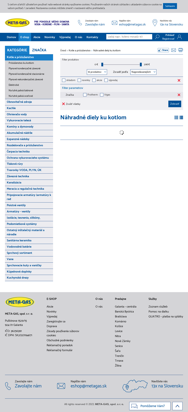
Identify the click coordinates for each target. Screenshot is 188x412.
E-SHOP (52, 299)
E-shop (24, 37)
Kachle (11, 108)
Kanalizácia (14, 182)
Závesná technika (18, 176)
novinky (86, 80)
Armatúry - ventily (18, 211)
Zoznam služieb (158, 306)
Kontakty (92, 37)
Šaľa (117, 351)
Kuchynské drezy (18, 277)
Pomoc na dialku (159, 311)
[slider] (102, 64)
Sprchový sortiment (19, 253)
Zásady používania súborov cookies (63, 333)
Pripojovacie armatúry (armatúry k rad (29, 197)
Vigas (107, 95)
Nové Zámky (122, 341)
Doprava (52, 326)
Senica (119, 346)
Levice (118, 331)
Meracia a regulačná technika (25, 188)
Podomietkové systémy (22, 224)
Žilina (118, 365)
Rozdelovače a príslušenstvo (25, 145)
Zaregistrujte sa (56, 321)
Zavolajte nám (95, 24)
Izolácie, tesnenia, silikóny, (23, 217)
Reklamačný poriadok (60, 345)
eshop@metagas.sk (132, 24)
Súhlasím (170, 6)
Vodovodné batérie (19, 246)
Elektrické (14, 85)
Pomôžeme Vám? (152, 406)
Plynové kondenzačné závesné (24, 69)
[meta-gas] (38, 22)
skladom (70, 80)
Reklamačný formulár (60, 350)
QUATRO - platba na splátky (166, 316)
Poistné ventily (16, 205)
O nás (78, 37)
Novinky (49, 37)
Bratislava (121, 316)
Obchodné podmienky (60, 340)
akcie (99, 80)
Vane (10, 259)
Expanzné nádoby (18, 139)
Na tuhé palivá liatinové (21, 91)
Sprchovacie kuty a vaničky (24, 265)
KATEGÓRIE (17, 50)
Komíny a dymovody (20, 126)
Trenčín (119, 356)
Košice (119, 326)
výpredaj (113, 80)
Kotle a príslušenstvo (20, 57)
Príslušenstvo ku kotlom (21, 63)
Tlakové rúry (15, 163)
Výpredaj (65, 37)
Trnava (119, 360)
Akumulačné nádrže (19, 132)
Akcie (36, 37)
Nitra (118, 336)
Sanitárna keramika (19, 240)
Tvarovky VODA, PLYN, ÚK (24, 170)
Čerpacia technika (18, 151)
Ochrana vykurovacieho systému (28, 157)
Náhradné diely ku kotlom (106, 51)
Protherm (92, 95)
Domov (11, 37)
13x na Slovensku (171, 24)
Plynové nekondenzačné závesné (26, 80)
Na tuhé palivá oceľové (21, 96)
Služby (153, 299)
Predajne (120, 299)
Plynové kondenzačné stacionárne (26, 74)
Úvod (63, 51)
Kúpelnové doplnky (19, 271)
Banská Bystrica (124, 311)
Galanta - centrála (125, 306)
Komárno (120, 321)
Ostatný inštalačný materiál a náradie (25, 232)
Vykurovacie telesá (19, 120)
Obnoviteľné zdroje (19, 102)
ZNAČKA (39, 50)
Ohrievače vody (17, 114)
